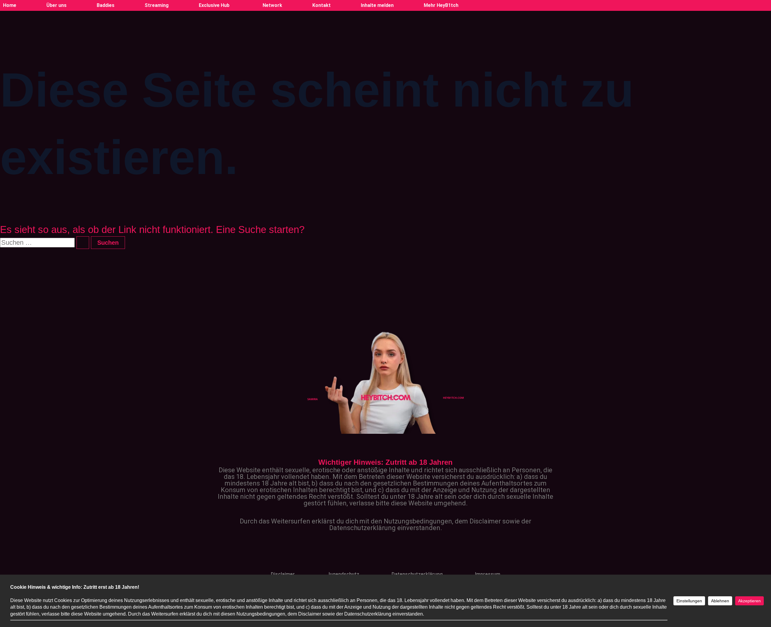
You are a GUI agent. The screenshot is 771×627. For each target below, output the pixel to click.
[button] (216, 5)
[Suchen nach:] (45, 242)
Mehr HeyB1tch (441, 5)
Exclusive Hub (214, 5)
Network (272, 5)
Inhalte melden (377, 5)
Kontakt (321, 5)
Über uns (56, 5)
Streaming (157, 5)
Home (9, 5)
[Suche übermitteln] (82, 242)
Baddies (105, 5)
